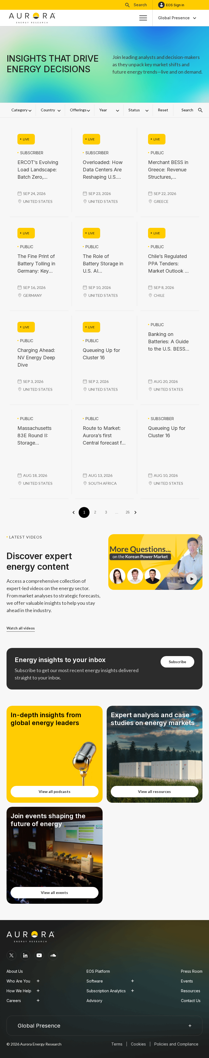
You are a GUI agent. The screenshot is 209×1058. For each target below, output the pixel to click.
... (116, 512)
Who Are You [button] (18, 981)
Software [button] (95, 981)
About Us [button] (15, 971)
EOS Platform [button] (98, 971)
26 (128, 512)
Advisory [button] (94, 1000)
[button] (136, 5)
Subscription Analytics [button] (106, 990)
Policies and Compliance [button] (176, 1044)
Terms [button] (116, 1044)
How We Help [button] (19, 990)
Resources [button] (190, 990)
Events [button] (187, 981)
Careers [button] (14, 1000)
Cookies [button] (138, 1044)
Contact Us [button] (191, 1000)
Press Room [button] (191, 971)
